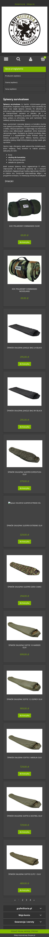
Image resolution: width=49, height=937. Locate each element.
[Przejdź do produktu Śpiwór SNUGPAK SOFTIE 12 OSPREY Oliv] (24, 682)
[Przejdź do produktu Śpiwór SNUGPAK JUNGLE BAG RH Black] (24, 391)
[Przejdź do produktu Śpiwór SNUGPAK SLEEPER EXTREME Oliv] (24, 511)
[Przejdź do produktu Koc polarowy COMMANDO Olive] (24, 207)
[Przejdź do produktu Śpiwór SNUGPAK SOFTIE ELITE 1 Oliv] (24, 857)
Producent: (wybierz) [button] (13, 76)
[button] (6, 59)
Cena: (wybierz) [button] (10, 89)
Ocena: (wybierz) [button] (11, 82)
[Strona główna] (24, 29)
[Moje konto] (30, 59)
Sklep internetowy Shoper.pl (24, 935)
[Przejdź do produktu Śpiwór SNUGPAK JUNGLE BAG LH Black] (24, 328)
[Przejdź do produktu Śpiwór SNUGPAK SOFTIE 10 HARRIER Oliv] (24, 628)
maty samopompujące (16, 160)
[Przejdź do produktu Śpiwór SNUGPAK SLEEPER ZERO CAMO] (24, 568)
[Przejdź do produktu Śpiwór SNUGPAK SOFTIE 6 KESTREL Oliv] (24, 799)
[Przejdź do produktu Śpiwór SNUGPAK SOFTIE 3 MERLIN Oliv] (24, 741)
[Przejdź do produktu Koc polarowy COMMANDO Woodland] (24, 270)
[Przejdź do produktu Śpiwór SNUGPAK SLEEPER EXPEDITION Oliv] (24, 453)
